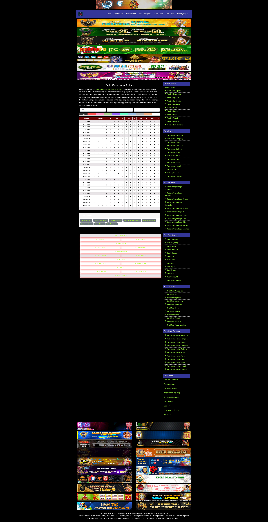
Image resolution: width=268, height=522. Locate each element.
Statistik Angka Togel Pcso (176, 212)
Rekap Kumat (121, 244)
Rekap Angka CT (101, 247)
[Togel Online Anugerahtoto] (163, 462)
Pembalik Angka (101, 263)
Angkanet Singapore (171, 397)
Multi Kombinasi (142, 263)
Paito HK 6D (170, 14)
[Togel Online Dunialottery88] (163, 453)
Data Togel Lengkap (173, 280)
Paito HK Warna (169, 88)
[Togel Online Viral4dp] (134, 76)
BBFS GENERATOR (121, 236)
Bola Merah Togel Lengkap (176, 325)
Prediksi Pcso (171, 108)
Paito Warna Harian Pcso (175, 352)
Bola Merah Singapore (174, 291)
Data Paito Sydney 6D (149, 220)
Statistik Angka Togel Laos (176, 219)
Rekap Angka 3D (142, 247)
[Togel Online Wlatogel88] (104, 479)
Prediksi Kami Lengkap (175, 125)
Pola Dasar (121, 259)
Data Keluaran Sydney (100, 220)
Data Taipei (170, 267)
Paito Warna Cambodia (174, 146)
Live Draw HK (118, 14)
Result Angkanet (170, 384)
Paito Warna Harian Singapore (177, 336)
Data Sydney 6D (172, 277)
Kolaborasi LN (141, 271)
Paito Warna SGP (113, 516)
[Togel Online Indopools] (163, 488)
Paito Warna (159, 14)
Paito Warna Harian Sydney (120, 85)
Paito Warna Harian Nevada (176, 366)
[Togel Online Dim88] (134, 32)
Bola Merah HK (172, 294)
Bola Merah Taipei (173, 318)
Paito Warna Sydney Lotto (108, 518)
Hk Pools (167, 415)
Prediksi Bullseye (173, 104)
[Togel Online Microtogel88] (104, 426)
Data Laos (170, 263)
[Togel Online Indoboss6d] (163, 426)
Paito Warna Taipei (173, 163)
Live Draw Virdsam (171, 380)
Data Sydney (171, 246)
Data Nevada (171, 270)
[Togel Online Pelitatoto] (134, 67)
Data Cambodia (172, 250)
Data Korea (170, 260)
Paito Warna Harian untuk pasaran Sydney (107, 89)
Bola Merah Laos (172, 315)
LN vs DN (121, 267)
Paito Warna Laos (173, 159)
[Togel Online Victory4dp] (104, 435)
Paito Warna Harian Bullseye (176, 349)
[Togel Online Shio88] (163, 497)
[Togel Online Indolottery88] (163, 470)
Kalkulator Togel (122, 275)
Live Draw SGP (131, 14)
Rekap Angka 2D (122, 251)
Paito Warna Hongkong (174, 139)
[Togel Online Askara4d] (104, 462)
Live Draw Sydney (145, 14)
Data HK (167, 406)
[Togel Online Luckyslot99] (163, 435)
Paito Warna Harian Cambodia (177, 346)
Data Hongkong (172, 243)
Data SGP (129, 516)
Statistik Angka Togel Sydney (177, 199)
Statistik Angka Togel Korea (176, 215)
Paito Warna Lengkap (174, 176)
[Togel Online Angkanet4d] (163, 479)
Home (109, 14)
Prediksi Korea (172, 111)
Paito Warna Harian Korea (175, 356)
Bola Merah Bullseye (174, 304)
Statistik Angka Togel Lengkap (177, 229)
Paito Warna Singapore (174, 135)
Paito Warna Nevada (173, 166)
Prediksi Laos (171, 115)
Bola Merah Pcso (172, 308)
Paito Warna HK (85, 516)
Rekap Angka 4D (101, 255)
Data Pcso (170, 256)
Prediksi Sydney (112, 224)
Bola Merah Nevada (173, 322)
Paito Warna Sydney (116, 220)
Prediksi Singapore (173, 91)
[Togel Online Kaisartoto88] (104, 497)
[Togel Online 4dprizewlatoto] (104, 488)
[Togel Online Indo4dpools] (104, 506)
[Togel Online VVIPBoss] (134, 23)
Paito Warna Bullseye (174, 149)
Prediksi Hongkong (173, 94)
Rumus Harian (142, 240)
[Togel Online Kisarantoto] (134, 58)
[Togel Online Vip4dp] (163, 444)
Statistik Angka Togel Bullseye (177, 209)
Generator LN (101, 240)
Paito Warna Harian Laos (175, 359)
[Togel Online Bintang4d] (104, 470)
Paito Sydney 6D (182, 14)
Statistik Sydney (100, 224)
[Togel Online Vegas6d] (104, 453)
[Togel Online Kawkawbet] (104, 444)
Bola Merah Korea (173, 311)
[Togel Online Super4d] (134, 41)
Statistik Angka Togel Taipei (176, 222)
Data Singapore (172, 239)
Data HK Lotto (140, 518)
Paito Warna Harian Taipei (175, 363)
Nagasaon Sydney (170, 388)
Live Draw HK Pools (171, 410)
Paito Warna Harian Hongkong (177, 339)
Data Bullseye (171, 253)
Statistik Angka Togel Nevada (177, 226)
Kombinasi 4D (101, 271)
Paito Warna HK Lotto (126, 518)
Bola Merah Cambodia (174, 301)
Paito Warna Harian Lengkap (176, 370)
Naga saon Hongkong (172, 393)
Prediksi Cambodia (173, 101)
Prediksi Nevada (172, 121)
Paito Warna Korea (173, 156)
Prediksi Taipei (172, 118)
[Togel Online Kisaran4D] (134, 50)
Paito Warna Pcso (173, 152)
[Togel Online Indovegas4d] (163, 506)
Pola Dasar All (142, 255)
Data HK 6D (170, 274)
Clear (83, 114)
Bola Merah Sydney (87, 224)
